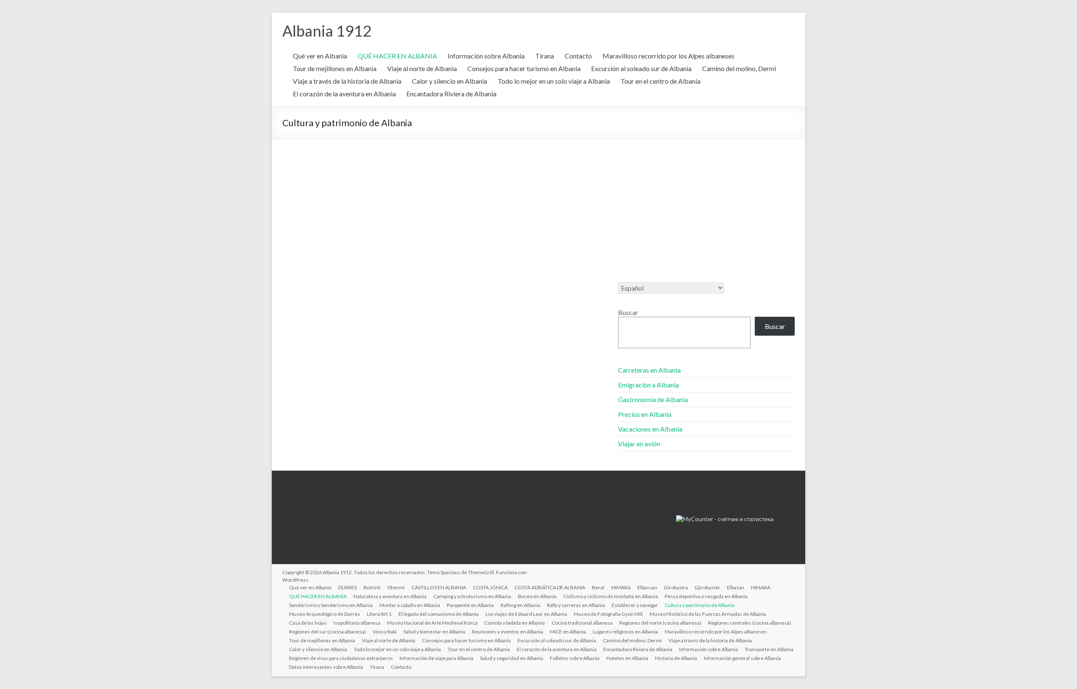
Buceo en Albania (537, 596)
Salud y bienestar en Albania (434, 631)
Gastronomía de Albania (653, 399)
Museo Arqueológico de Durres (324, 614)
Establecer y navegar (635, 605)
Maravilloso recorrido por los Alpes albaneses (668, 56)
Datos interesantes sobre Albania (326, 667)
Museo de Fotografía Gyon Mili (608, 614)
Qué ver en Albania (320, 56)
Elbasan (735, 587)
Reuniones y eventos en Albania (507, 631)
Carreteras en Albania (649, 370)
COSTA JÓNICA (490, 587)
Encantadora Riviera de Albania (451, 94)
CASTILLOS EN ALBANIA (438, 587)
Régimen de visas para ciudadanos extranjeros (341, 658)
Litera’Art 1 (379, 614)
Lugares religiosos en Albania (625, 631)
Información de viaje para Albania (436, 658)
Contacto (578, 56)
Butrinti (372, 587)
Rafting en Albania (520, 605)
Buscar (628, 312)
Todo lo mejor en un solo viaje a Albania (554, 81)
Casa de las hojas (308, 623)
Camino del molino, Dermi (739, 68)
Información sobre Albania (486, 56)
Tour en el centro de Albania (660, 81)
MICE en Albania (568, 631)
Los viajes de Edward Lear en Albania (526, 614)
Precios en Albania (644, 414)
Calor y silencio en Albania (449, 81)
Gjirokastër (707, 587)
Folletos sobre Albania (575, 658)
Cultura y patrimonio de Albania (700, 605)
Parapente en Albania (470, 605)
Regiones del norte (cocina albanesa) (660, 623)
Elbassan (647, 587)
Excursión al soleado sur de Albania (641, 68)
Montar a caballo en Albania (409, 605)
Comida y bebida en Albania (514, 623)
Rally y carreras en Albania (576, 605)
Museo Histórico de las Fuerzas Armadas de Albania (708, 614)
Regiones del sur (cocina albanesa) (327, 631)
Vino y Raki (385, 631)
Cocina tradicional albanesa (582, 623)
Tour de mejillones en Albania (335, 68)
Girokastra (676, 587)
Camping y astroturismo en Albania (472, 596)
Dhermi (396, 587)
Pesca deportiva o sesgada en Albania (706, 596)
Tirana (544, 56)
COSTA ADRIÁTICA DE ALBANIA (550, 587)
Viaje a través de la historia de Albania (347, 81)
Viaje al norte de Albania (422, 68)
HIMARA (621, 587)
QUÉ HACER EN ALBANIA (397, 56)
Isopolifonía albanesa (357, 623)
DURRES (347, 587)
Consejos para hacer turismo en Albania (524, 68)
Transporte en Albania (769, 649)
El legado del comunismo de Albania (438, 614)
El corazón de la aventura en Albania (344, 94)
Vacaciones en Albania (650, 429)
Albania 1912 (326, 30)
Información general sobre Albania (742, 658)
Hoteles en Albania (627, 658)
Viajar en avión (639, 444)
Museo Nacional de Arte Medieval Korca (432, 623)
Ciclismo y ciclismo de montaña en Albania (610, 596)
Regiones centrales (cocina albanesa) (749, 623)
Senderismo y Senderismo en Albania (331, 605)
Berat (598, 587)
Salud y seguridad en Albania (511, 658)
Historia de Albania (676, 658)
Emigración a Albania (648, 385)
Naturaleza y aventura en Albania (390, 596)
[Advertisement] (538, 202)
